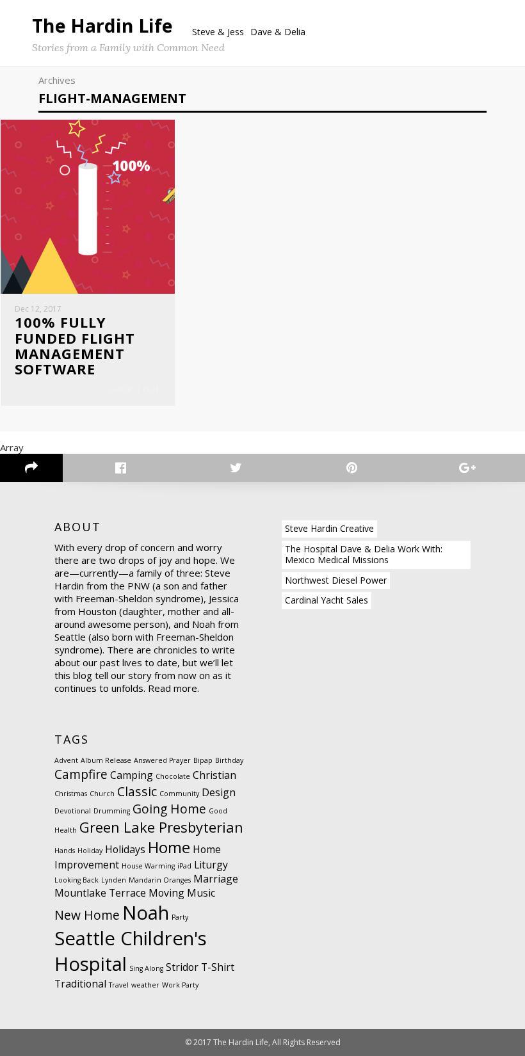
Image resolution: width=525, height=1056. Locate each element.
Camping (131, 775)
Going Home (169, 808)
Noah (145, 912)
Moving (166, 893)
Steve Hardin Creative (329, 528)
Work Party (180, 984)
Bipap (203, 760)
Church (102, 793)
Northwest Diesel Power (336, 580)
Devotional (72, 810)
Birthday (229, 760)
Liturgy (211, 865)
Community (179, 793)
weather (145, 984)
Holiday (89, 850)
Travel (119, 984)
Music (201, 893)
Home (169, 847)
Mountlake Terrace (100, 893)
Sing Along (146, 968)
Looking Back (76, 880)
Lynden (113, 880)
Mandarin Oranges (160, 880)
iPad (184, 865)
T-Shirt (217, 967)
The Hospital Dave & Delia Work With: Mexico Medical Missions (363, 554)
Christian (214, 775)
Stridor (182, 967)
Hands (64, 850)
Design (219, 792)
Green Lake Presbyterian (161, 826)
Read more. (173, 688)
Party (180, 917)
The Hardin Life (102, 25)
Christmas (70, 793)
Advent (66, 760)
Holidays (125, 849)
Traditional (80, 984)
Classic (137, 791)
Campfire (81, 774)
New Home (87, 915)
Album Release (106, 760)
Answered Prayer (162, 760)
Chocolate (173, 776)
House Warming (148, 865)
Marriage (215, 879)
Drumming (111, 810)
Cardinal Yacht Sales (326, 600)
